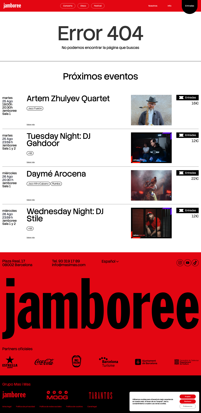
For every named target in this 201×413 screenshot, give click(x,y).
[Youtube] (187, 262)
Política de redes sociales (51, 406)
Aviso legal (6, 406)
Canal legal (92, 406)
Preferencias (187, 406)
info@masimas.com (68, 264)
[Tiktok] (195, 262)
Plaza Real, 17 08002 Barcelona (17, 263)
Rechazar (187, 401)
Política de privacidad (25, 406)
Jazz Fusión (35, 108)
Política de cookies (74, 406)
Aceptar (188, 396)
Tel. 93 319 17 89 (66, 261)
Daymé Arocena (56, 174)
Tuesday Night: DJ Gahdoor (58, 139)
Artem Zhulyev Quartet (68, 98)
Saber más (31, 124)
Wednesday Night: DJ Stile (65, 215)
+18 (30, 153)
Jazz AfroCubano (38, 183)
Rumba (56, 183)
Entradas (190, 97)
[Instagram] (180, 262)
